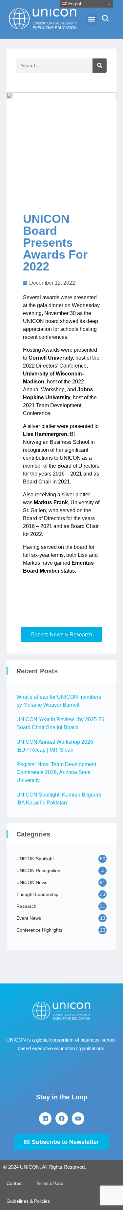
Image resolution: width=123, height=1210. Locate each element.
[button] (91, 19)
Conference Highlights (39, 930)
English (74, 3)
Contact (15, 1183)
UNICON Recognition (38, 870)
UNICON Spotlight (35, 858)
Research (26, 906)
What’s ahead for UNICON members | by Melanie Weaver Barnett (60, 701)
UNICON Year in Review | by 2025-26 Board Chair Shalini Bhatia (60, 723)
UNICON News (31, 882)
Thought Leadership (37, 894)
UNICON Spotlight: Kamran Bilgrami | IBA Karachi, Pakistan (60, 798)
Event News (28, 918)
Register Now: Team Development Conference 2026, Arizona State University (56, 772)
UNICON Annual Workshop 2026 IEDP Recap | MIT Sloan (54, 746)
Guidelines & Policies (28, 1201)
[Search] (99, 65)
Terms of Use (49, 1183)
